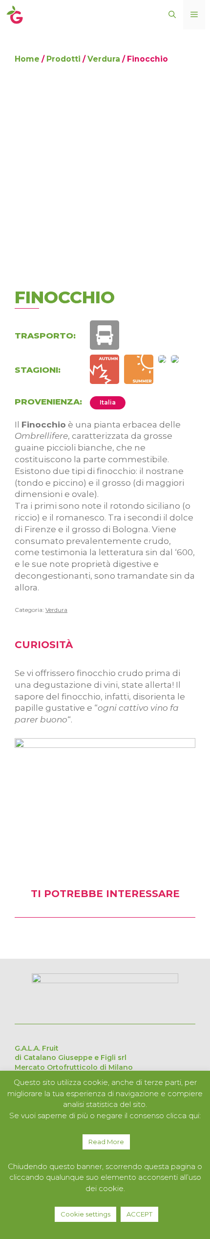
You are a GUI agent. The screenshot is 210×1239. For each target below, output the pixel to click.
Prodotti (63, 59)
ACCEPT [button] (139, 1214)
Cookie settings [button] (85, 1214)
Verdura (103, 59)
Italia (108, 402)
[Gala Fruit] (14, 14)
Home (27, 59)
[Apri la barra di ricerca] (172, 14)
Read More (106, 1142)
